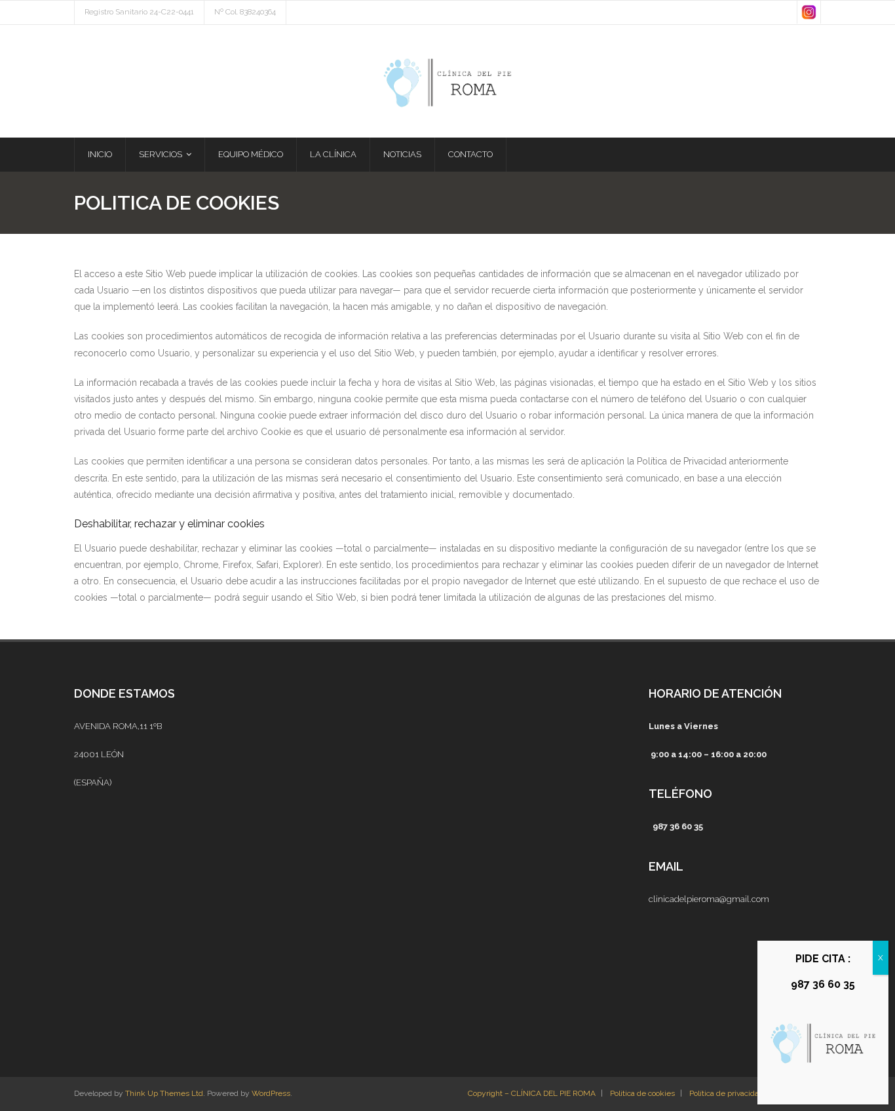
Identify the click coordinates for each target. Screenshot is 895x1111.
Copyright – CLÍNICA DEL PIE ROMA (532, 1093)
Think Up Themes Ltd (164, 1093)
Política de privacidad (726, 1093)
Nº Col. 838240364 (245, 11)
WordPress (271, 1093)
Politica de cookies (642, 1093)
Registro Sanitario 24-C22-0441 (139, 11)
